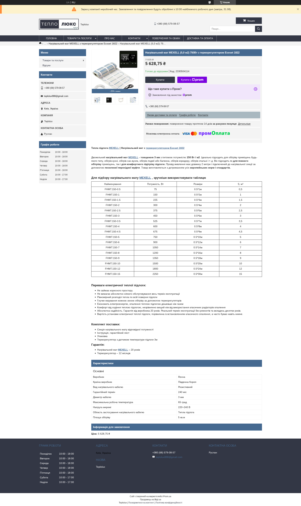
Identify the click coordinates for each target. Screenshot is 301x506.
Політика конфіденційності (169, 502)
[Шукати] (258, 29)
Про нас (110, 38)
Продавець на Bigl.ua (150, 499)
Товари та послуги (79, 38)
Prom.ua (167, 496)
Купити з (186, 79)
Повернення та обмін (166, 38)
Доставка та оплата (200, 38)
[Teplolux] (59, 28)
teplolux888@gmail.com (56, 96)
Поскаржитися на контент (141, 502)
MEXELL (114, 148)
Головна (51, 38)
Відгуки (47, 65)
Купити (160, 79)
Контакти (134, 38)
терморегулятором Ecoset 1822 (165, 148)
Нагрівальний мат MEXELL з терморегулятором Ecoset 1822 (83, 43)
